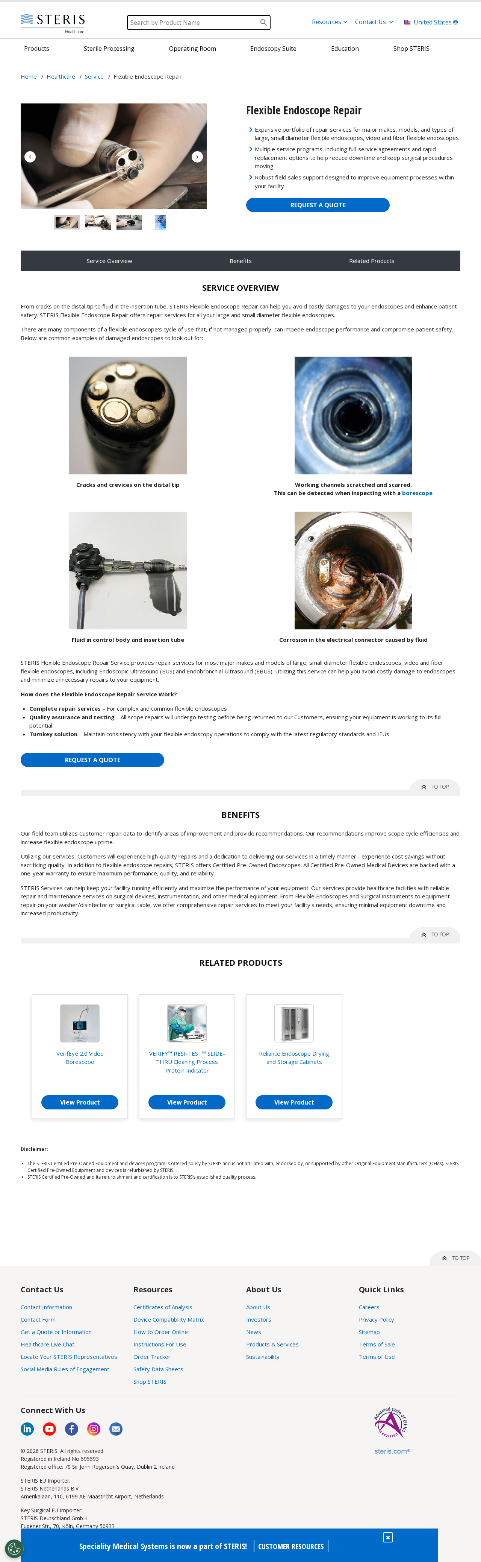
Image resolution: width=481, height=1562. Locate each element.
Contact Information (46, 1307)
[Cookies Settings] (14, 1548)
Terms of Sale (377, 1344)
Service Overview (109, 260)
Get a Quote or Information (56, 1332)
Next (197, 157)
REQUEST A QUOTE (318, 205)
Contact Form (38, 1319)
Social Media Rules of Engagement (65, 1369)
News (253, 1332)
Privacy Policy (376, 1319)
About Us (258, 1307)
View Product (80, 1102)
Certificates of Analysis (162, 1307)
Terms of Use (377, 1356)
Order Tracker (152, 1356)
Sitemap (369, 1332)
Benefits (241, 260)
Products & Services (272, 1344)
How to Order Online (160, 1332)
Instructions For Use (159, 1344)
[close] (388, 1537)
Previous (30, 157)
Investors (258, 1319)
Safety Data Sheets (158, 1369)
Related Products (372, 260)
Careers (369, 1307)
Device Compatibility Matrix (168, 1319)
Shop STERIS (149, 1381)
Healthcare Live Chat (47, 1344)
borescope (417, 493)
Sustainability (263, 1356)
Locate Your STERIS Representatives (69, 1356)
